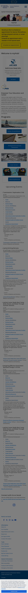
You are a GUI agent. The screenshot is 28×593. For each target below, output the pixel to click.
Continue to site (14, 591)
